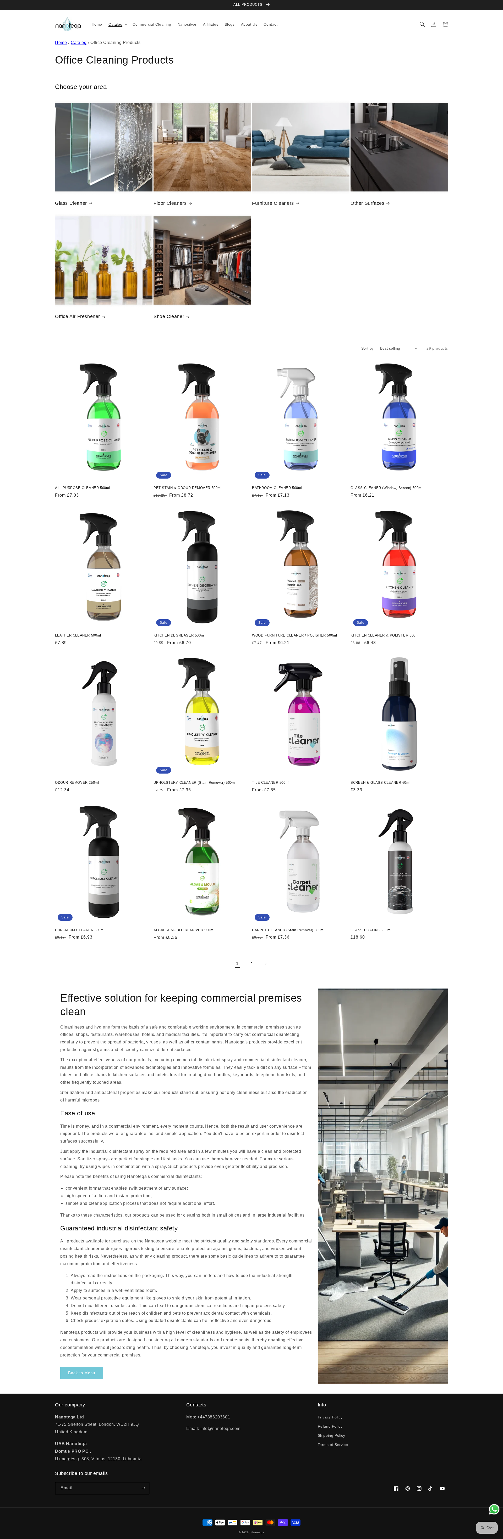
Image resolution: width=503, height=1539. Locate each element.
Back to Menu (81, 1373)
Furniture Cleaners (273, 203)
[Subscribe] (143, 1488)
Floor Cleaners (170, 203)
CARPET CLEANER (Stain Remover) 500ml (288, 930)
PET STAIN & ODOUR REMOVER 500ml (188, 488)
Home (61, 42)
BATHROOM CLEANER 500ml (277, 488)
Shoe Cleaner (169, 316)
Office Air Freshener (77, 316)
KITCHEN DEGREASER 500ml (179, 635)
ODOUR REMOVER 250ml (77, 783)
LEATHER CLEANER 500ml (78, 635)
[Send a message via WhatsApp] (494, 1509)
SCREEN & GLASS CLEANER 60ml (380, 783)
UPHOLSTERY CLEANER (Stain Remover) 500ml (195, 783)
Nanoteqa (257, 1532)
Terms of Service (333, 1445)
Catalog (78, 42)
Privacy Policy (330, 1417)
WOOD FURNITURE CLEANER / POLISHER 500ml (294, 635)
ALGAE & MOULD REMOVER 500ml (184, 930)
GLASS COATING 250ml (371, 930)
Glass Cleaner (71, 203)
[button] (117, 24)
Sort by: (368, 348)
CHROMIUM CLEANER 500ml (80, 930)
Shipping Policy (331, 1435)
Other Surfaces (367, 203)
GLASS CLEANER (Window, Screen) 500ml (387, 488)
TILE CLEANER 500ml (270, 783)
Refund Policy (330, 1426)
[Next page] (265, 964)
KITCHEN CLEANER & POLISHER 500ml (385, 635)
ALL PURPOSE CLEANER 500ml (82, 488)
